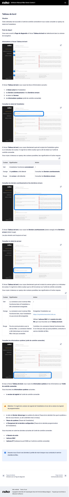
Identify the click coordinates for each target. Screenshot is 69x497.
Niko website (15, 489)
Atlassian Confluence (17, 493)
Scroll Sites (62, 492)
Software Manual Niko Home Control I (23, 2)
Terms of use (23, 489)
